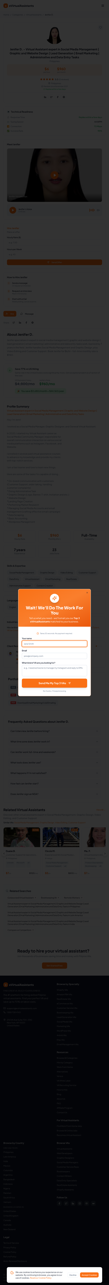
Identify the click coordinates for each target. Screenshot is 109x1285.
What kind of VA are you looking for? (38, 662)
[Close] (87, 593)
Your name (27, 638)
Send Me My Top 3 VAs (52, 683)
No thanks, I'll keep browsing (54, 691)
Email (24, 650)
